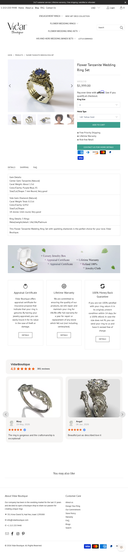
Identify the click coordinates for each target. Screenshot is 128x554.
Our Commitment (73, 509)
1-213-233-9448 (9, 8)
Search (68, 527)
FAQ (42, 8)
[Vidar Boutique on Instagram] (18, 534)
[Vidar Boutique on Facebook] (12, 534)
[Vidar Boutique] (17, 27)
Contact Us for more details (98, 147)
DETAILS (11, 167)
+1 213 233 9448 (14, 525)
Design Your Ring (73, 506)
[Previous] (10, 85)
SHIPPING (24, 167)
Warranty (69, 517)
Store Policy (71, 513)
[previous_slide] (6, 414)
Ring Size (81, 99)
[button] (51, 16)
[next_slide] (122, 414)
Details (25, 335)
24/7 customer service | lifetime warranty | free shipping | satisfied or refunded (64, 2)
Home (21, 8)
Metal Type (81, 111)
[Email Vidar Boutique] (7, 534)
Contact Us (51, 8)
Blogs (68, 524)
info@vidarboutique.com (17, 520)
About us (29, 8)
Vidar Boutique (18, 545)
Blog (37, 8)
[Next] (71, 85)
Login (112, 8)
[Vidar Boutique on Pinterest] (23, 534)
